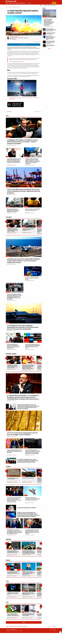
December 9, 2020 (21, 61)
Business (26, 156)
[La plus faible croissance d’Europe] (29, 469)
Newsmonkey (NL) (9, 630)
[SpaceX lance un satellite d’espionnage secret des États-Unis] (44, 44)
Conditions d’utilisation (13, 626)
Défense (7, 156)
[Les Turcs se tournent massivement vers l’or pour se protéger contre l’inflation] (24, 411)
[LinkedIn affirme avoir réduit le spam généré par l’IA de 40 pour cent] (14, 584)
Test (51, 5)
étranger (38, 590)
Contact (7, 626)
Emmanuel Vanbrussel (15, 36)
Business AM (14, 145)
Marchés (17, 3)
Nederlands (54, 626)
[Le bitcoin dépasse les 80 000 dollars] (33, 266)
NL (55, 1)
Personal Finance (22, 3)
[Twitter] (48, 626)
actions (8, 548)
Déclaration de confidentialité (22, 626)
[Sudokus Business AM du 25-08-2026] (11, 505)
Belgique (7, 3)
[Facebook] (47, 626)
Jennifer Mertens (15, 617)
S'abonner (54, 3)
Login (53, 1)
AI (7, 590)
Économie (10, 3)
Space (7, 34)
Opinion (45, 5)
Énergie (41, 5)
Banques (7, 291)
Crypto (54, 5)
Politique (14, 3)
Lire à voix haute (24, 44)
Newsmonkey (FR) (15, 630)
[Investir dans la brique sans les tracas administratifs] (14, 469)
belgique (23, 476)
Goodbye (20, 630)
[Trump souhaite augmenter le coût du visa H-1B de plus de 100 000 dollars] (14, 438)
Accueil (7, 6)
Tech (48, 5)
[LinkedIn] (50, 626)
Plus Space (52, 48)
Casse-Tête (8, 509)
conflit (7, 322)
